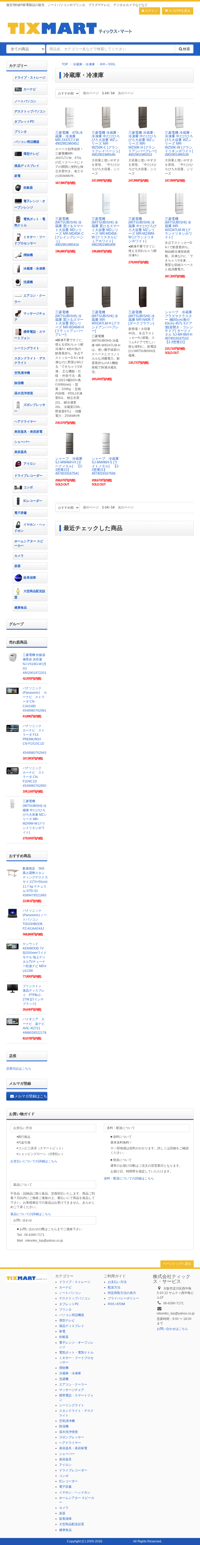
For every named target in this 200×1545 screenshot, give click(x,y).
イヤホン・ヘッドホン (29, 528)
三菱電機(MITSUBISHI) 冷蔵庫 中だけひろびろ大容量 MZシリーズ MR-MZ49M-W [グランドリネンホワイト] (142, 230)
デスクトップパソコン (30, 111)
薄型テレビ (31, 154)
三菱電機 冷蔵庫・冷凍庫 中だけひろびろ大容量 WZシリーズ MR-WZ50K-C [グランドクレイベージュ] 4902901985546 (106, 144)
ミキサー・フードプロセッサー (29, 240)
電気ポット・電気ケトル (29, 222)
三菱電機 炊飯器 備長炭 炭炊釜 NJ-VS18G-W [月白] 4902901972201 (34, 664)
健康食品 (20, 607)
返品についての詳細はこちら (30, 1214)
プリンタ (20, 131)
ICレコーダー (32, 501)
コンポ (28, 487)
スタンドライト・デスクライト (30, 360)
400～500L (108, 64)
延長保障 (29, 577)
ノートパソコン (25, 101)
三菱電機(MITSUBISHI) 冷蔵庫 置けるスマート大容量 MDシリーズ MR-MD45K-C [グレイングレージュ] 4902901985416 (69, 232)
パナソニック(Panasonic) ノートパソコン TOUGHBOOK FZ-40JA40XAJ (35, 919)
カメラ (19, 556)
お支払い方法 (117, 1282)
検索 (186, 49)
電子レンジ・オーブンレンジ (29, 204)
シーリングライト (26, 348)
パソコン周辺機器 (26, 142)
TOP (65, 64)
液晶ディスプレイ (26, 166)
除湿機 (19, 383)
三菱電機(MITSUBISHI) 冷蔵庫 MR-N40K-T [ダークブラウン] (141, 317)
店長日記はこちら (18, 1068)
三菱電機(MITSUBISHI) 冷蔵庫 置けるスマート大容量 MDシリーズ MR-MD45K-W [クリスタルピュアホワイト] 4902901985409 (106, 232)
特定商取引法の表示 (122, 1293)
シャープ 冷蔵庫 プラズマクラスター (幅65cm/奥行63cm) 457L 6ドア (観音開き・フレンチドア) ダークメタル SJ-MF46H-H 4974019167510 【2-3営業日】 (180, 327)
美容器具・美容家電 (28, 431)
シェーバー (22, 442)
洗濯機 (28, 282)
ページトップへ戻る (177, 1264)
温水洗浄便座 (23, 393)
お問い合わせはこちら (172, 1329)
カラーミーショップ (52, 1541)
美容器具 (20, 452)
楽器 (17, 566)
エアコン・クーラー (29, 299)
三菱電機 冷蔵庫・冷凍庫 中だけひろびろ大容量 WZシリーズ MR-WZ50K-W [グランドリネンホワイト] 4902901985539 (179, 144)
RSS (111, 1304)
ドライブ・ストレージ (30, 77)
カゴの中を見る (179, 10)
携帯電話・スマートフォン (29, 335)
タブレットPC (24, 121)
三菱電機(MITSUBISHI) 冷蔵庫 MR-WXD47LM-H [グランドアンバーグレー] (106, 321)
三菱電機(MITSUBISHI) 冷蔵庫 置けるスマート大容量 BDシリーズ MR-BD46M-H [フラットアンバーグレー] (69, 323)
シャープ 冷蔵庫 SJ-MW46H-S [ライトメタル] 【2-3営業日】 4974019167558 (107, 466)
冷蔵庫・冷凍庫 (84, 64)
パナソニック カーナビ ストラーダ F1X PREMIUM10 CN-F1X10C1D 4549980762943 (34, 739)
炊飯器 (28, 187)
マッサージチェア (29, 317)
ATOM (120, 1304)
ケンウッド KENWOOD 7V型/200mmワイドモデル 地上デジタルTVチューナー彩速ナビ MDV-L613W (35, 957)
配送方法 (114, 1287)
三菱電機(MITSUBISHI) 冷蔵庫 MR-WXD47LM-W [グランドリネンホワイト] (178, 228)
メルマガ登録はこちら (30, 1096)
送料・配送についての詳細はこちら (129, 1178)
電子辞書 (20, 513)
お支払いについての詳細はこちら (33, 1161)
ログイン (150, 10)
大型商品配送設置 (29, 594)
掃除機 (28, 255)
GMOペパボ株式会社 (117, 1541)
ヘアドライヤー (25, 421)
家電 (17, 176)
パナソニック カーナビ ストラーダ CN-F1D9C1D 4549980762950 (34, 777)
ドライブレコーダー (28, 475)
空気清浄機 (22, 373)
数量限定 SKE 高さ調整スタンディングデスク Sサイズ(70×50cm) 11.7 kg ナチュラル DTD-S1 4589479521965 (35, 882)
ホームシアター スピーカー (28, 543)
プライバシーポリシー (123, 1298)
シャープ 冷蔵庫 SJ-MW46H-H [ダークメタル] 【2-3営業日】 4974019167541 (70, 466)
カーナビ (29, 89)
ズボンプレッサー (29, 408)
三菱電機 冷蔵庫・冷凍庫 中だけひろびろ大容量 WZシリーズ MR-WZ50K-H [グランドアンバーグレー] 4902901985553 (142, 144)
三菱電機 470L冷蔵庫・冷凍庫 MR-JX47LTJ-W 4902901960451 (69, 138)
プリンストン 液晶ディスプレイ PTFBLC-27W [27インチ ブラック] (34, 995)
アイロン (29, 463)
